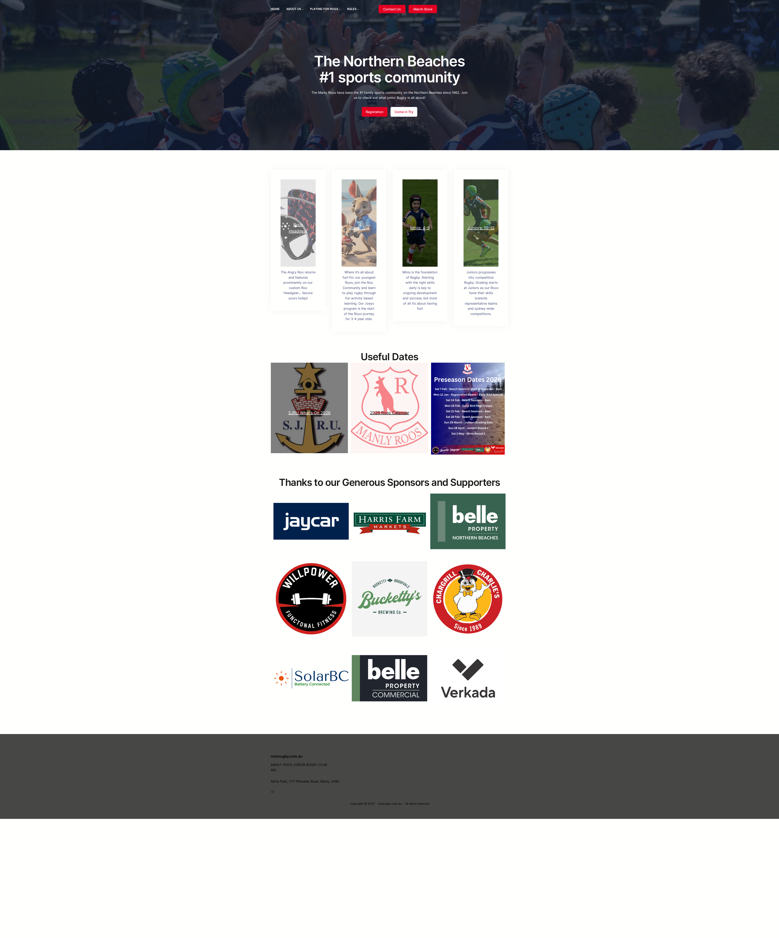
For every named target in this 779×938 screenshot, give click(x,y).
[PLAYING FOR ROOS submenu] (339, 9)
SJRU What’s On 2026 (309, 412)
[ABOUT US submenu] (302, 9)
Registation (374, 112)
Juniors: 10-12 (480, 227)
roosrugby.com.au (286, 756)
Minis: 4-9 (420, 227)
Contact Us (392, 9)
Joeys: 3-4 (359, 227)
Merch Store (422, 9)
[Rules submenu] (358, 9)
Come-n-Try (404, 112)
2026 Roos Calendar (389, 412)
